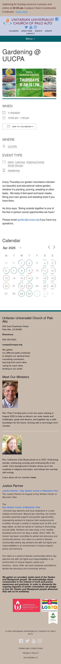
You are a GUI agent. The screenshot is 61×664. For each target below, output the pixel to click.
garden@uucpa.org (28, 219)
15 (21, 278)
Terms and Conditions (30, 648)
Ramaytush (13, 579)
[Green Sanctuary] (53, 618)
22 (21, 286)
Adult (11, 162)
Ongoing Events (35, 162)
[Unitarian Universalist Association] (27, 605)
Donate (48, 31)
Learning (20, 162)
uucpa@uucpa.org (12, 344)
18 (44, 278)
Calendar (14, 31)
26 (52, 286)
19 (52, 278)
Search (38, 31)
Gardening (14, 170)
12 (52, 270)
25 (44, 286)
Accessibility (30, 658)
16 (29, 278)
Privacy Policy (31, 653)
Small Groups (15, 165)
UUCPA (12, 146)
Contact (30, 33)
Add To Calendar (21, 126)
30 (29, 293)
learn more (22, 11)
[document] (30, 174)
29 (21, 293)
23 (29, 286)
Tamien (51, 577)
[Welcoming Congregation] (50, 605)
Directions (26, 31)
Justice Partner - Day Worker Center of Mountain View (30, 490)
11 (44, 270)
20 (6, 286)
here (33, 477)
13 (6, 278)
